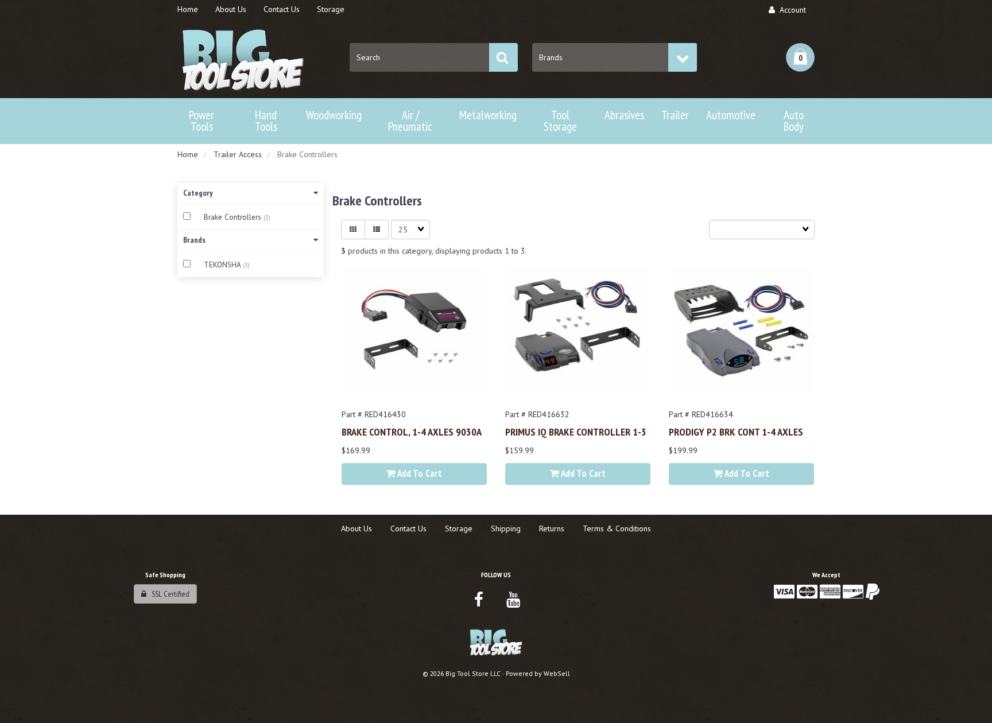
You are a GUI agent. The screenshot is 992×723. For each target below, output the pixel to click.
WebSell (557, 673)
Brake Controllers (234, 217)
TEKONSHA (223, 265)
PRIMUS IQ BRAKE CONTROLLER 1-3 (575, 431)
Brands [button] (194, 240)
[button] (800, 57)
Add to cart (419, 473)
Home (187, 154)
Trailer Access (238, 154)
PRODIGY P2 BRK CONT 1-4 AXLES (736, 431)
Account (790, 10)
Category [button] (198, 193)
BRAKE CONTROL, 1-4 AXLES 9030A (412, 431)
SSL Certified (167, 594)
